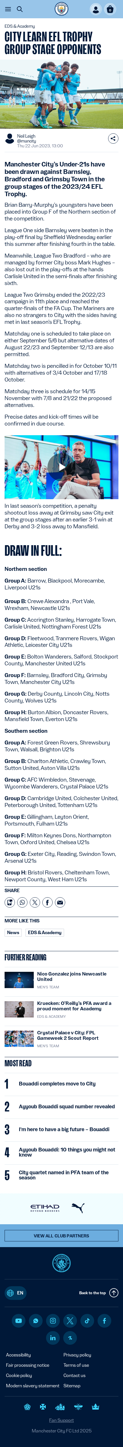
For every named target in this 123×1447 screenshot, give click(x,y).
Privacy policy (77, 1354)
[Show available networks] (113, 138)
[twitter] (70, 1320)
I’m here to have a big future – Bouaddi (64, 1129)
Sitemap (72, 1385)
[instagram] (53, 1321)
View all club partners (62, 1236)
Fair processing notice (27, 1365)
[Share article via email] (60, 902)
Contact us (75, 1375)
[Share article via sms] (10, 902)
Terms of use (76, 1365)
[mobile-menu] (8, 9)
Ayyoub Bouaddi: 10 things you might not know (67, 1152)
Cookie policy (19, 1375)
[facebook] (104, 1321)
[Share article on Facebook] (47, 902)
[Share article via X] (35, 902)
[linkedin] (52, 1337)
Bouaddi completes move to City (57, 1083)
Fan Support (61, 1420)
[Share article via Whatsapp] (22, 902)
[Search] (20, 9)
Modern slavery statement (32, 1385)
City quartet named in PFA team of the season (64, 1175)
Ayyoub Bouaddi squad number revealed (67, 1106)
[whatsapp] (36, 1321)
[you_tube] (18, 1320)
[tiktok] (87, 1320)
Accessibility (18, 1354)
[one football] (70, 1338)
